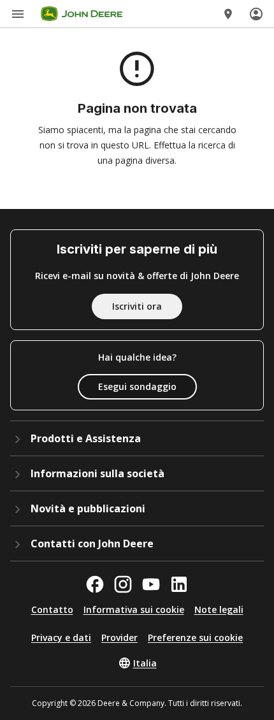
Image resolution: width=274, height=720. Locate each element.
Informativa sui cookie (133, 609)
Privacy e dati (61, 637)
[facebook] (95, 584)
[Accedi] (256, 14)
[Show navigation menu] (18, 14)
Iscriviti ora (137, 306)
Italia (145, 663)
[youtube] (151, 584)
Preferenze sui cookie (195, 637)
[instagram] (123, 584)
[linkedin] (179, 584)
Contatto (52, 609)
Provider (119, 637)
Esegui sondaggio (137, 386)
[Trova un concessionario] (228, 14)
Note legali (218, 609)
